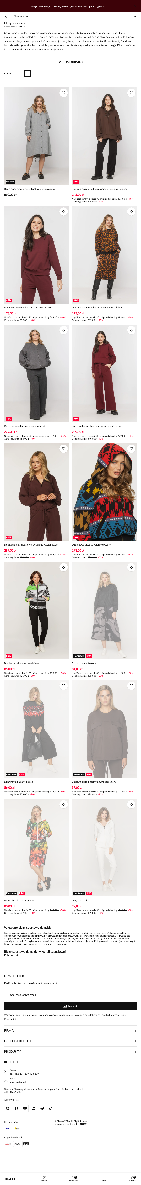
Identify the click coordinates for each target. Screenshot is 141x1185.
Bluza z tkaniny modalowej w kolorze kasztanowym (31, 545)
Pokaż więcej (11, 955)
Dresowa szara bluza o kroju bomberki (24, 426)
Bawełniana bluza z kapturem (19, 900)
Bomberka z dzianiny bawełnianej (21, 663)
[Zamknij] (135, 6)
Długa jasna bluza (81, 900)
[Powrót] (6, 16)
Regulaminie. (10, 1019)
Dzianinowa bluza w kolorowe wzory (91, 545)
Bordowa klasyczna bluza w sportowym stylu (28, 307)
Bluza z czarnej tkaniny (84, 663)
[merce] (83, 1124)
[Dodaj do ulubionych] (63, 93)
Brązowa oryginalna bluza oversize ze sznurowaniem (99, 189)
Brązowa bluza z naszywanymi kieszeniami (94, 782)
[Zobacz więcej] (135, 16)
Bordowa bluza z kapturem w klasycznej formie (97, 426)
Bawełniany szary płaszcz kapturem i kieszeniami (29, 189)
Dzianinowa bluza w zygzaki (18, 782)
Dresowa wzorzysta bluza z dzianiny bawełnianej (97, 307)
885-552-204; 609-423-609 (24, 1074)
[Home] (12, 1179)
